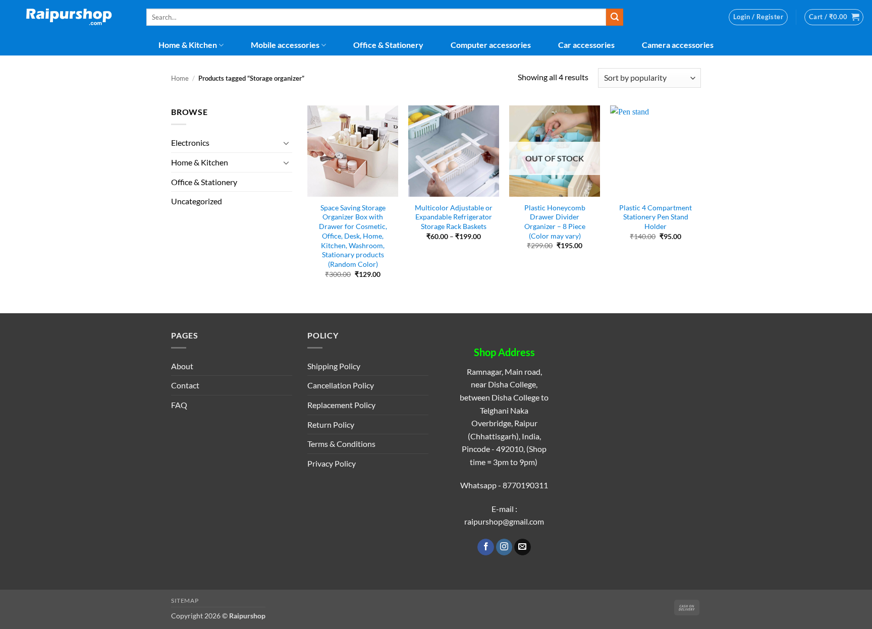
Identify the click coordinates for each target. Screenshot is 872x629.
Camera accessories (678, 44)
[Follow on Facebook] (485, 547)
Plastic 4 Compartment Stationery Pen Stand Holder (655, 217)
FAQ (179, 405)
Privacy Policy (331, 463)
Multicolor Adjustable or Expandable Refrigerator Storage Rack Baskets (454, 217)
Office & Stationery (388, 44)
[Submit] (614, 17)
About (182, 366)
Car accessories (586, 44)
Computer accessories (491, 44)
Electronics (190, 142)
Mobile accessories (285, 44)
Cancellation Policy (340, 385)
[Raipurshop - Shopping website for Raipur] (69, 17)
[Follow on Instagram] (504, 547)
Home (180, 78)
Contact (185, 385)
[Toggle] (286, 143)
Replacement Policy (341, 405)
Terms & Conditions (341, 443)
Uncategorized (196, 201)
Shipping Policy (333, 366)
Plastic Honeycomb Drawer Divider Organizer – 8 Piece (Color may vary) (554, 221)
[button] (758, 17)
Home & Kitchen (187, 44)
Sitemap (184, 600)
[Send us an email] (522, 547)
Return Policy (330, 424)
